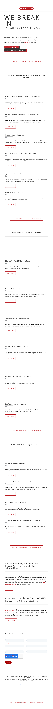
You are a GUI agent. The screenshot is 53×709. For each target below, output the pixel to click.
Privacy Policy (24, 702)
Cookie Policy (32, 702)
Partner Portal (40, 702)
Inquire (9, 589)
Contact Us (12, 47)
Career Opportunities (15, 702)
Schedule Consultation (26, 8)
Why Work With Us (15, 50)
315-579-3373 (36, 676)
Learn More (10, 108)
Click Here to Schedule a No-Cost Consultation (26, 61)
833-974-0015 (24, 676)
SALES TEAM (26, 677)
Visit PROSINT (11, 620)
